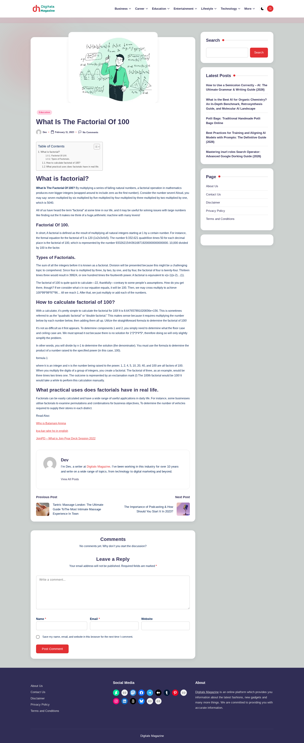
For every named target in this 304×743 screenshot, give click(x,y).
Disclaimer (213, 202)
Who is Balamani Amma (51, 423)
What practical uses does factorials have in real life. (72, 166)
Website (147, 619)
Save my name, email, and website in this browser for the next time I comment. (87, 636)
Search (213, 40)
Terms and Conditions (220, 219)
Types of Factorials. (60, 159)
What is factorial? (50, 151)
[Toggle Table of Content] (95, 147)
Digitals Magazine (98, 466)
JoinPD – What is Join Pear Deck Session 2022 (66, 438)
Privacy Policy (215, 210)
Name (41, 619)
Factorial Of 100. (59, 155)
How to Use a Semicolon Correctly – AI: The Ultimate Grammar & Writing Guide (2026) (236, 87)
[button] (70, 479)
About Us (212, 186)
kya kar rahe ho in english (52, 430)
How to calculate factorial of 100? (63, 162)
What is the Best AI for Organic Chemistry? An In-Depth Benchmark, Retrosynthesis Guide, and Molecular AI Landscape (236, 104)
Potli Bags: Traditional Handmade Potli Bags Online (233, 121)
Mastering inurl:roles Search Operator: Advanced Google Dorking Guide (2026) (233, 154)
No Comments (90, 132)
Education (44, 112)
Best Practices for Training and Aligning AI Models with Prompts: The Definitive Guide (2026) (236, 137)
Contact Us (213, 194)
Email (95, 619)
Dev (64, 460)
